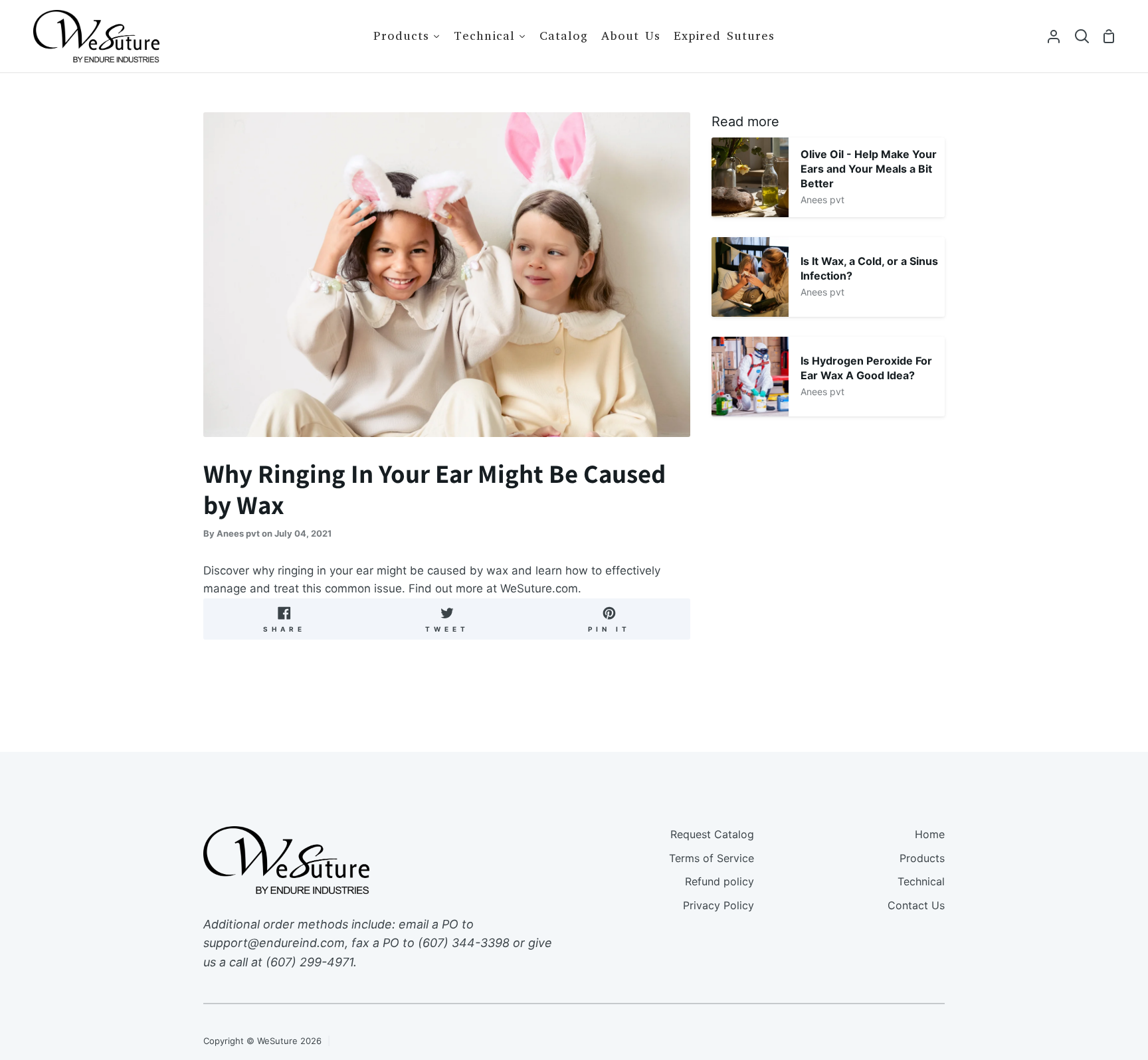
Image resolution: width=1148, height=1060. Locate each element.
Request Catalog (712, 834)
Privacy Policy (718, 905)
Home (930, 834)
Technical (921, 881)
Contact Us (916, 905)
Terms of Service (711, 858)
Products (922, 858)
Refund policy (719, 881)
